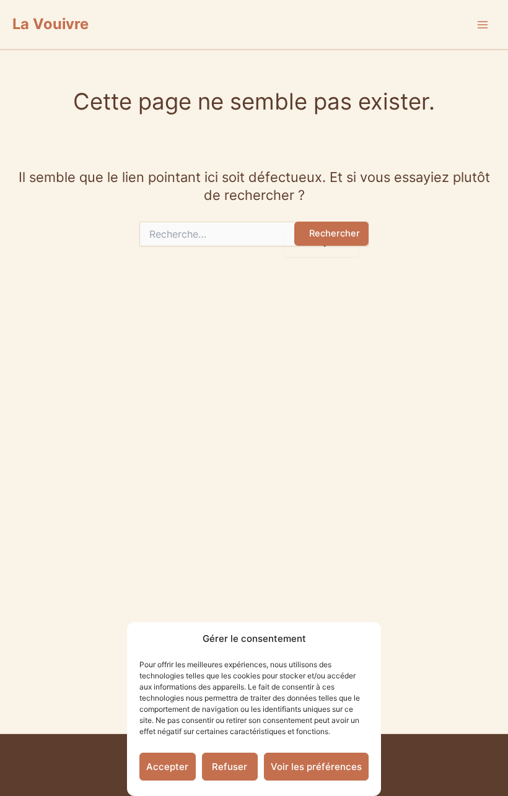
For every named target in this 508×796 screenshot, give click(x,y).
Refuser (229, 766)
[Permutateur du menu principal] (483, 25)
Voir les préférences (316, 766)
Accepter (167, 766)
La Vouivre (50, 24)
